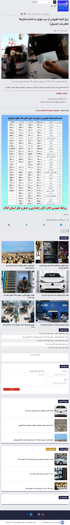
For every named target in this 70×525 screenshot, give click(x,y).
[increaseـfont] (25, 14)
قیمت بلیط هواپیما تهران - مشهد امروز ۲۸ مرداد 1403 (53, 333)
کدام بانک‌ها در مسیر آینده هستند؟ (56, 99)
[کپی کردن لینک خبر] (9, 225)
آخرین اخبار (63, 449)
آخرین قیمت (51, 449)
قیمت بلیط (64, 231)
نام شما (65, 371)
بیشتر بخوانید (61, 93)
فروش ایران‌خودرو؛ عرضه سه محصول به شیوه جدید (54, 325)
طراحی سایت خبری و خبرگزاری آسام (51, 522)
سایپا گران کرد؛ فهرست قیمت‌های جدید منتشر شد (52, 102)
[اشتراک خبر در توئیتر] (44, 225)
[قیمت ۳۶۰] (63, 5)
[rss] (43, 514)
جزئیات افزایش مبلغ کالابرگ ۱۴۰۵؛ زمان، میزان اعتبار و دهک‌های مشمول (54, 267)
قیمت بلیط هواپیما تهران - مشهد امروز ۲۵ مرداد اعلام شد (52, 341)
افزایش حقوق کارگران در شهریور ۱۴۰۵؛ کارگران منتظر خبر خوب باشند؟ (19, 296)
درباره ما (34, 2)
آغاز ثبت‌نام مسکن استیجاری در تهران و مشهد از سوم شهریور (36, 425)
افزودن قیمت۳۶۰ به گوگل (60, 30)
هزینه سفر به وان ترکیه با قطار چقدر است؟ (56, 344)
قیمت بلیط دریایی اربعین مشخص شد (58, 348)
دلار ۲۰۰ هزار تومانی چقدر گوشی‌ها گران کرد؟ (41, 474)
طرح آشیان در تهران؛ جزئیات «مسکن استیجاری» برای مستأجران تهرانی (20, 267)
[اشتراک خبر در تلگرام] (61, 225)
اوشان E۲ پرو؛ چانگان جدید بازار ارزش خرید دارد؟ (55, 295)
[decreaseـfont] (21, 14)
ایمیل (65, 379)
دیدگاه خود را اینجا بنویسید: (37, 371)
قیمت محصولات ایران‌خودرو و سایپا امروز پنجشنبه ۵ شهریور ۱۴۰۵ (35, 459)
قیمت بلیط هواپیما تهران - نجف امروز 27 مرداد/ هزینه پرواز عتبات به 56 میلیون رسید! (45, 337)
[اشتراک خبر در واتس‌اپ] (26, 225)
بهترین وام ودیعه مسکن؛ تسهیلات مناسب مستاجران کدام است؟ (18, 326)
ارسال (11, 389)
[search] (54, 2)
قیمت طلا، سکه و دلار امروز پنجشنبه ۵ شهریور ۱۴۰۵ (39, 488)
